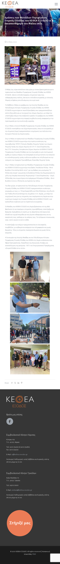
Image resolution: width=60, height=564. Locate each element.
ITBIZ (34, 554)
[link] (19, 523)
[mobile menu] (56, 4)
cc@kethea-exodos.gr (19, 454)
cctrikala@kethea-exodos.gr (21, 490)
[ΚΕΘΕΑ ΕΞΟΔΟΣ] (10, 4)
